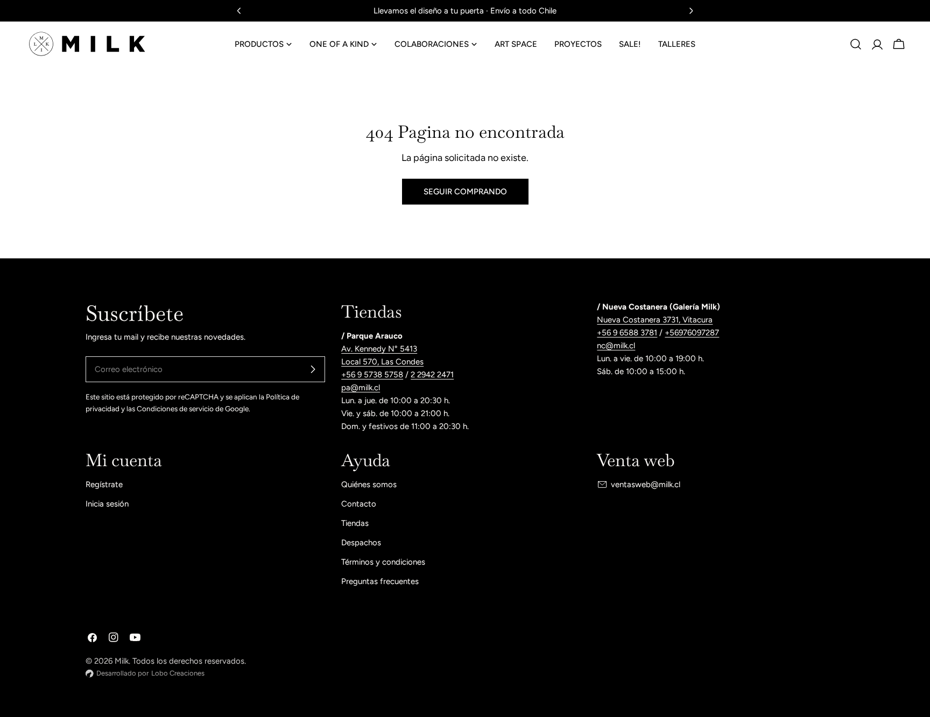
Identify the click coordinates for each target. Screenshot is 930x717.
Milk (122, 661)
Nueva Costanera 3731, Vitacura (655, 320)
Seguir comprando (465, 191)
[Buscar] (855, 44)
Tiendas (355, 523)
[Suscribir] (312, 369)
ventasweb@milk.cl (645, 484)
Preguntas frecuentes (380, 581)
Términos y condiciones (383, 562)
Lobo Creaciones (178, 673)
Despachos (361, 542)
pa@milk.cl (360, 387)
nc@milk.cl (616, 345)
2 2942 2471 (432, 374)
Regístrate (104, 484)
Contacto (358, 504)
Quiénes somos (369, 484)
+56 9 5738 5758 (372, 374)
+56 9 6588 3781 (627, 333)
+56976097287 (692, 333)
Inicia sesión (107, 504)
